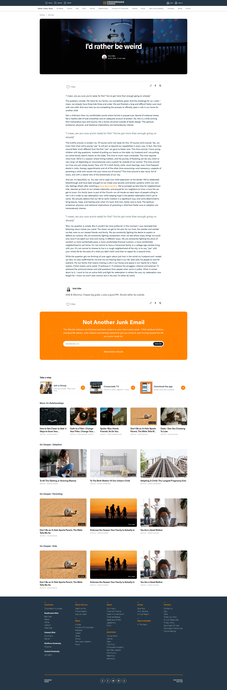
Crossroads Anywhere (53, 608)
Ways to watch (81, 614)
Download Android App (173, 628)
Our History (111, 608)
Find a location (81, 611)
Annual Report (143, 614)
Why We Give (142, 611)
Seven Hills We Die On (115, 614)
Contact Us (168, 608)
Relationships (103, 8)
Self (77, 8)
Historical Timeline (114, 611)
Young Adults (112, 635)
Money (92, 8)
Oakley (47, 622)
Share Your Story (170, 617)
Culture (69, 8)
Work (84, 8)
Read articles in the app (113, 351)
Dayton (47, 638)
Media (42, 14)
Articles (134, 8)
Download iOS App (171, 625)
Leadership (111, 622)
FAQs (109, 625)
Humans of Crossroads (120, 8)
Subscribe (158, 344)
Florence (47, 646)
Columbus (48, 635)
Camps (110, 638)
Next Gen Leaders (114, 650)
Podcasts (171, 8)
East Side (48, 616)
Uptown (47, 625)
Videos (78, 633)
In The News (142, 624)
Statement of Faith (114, 619)
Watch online (80, 608)
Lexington (48, 654)
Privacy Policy (169, 622)
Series (180, 8)
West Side (48, 627)
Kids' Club (111, 644)
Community (111, 652)
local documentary (108, 185)
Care (109, 641)
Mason (47, 619)
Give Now (141, 608)
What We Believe (113, 617)
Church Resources (171, 619)
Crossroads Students (115, 647)
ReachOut (111, 655)
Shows (188, 8)
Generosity (111, 658)
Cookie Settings (170, 631)
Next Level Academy (156, 8)
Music (143, 8)
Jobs (165, 611)
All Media (60, 8)
